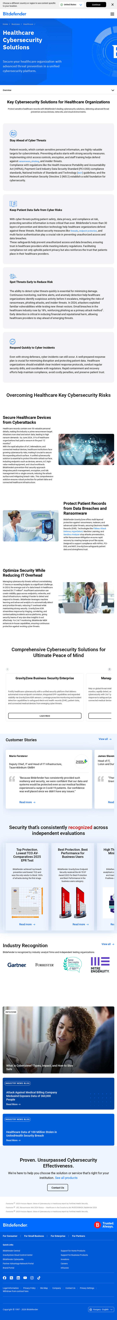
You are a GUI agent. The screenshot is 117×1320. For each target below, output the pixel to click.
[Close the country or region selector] (113, 4)
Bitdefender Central (11, 1250)
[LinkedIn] (18, 1278)
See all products (66, 1178)
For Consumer (10, 1236)
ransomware (24, 161)
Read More (58, 1094)
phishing (35, 161)
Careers (64, 1263)
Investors (65, 1259)
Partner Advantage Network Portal (18, 1263)
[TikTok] (39, 1278)
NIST (80, 172)
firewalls (74, 230)
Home (5, 24)
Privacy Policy (29, 1288)
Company (56, 1288)
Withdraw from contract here (15, 1291)
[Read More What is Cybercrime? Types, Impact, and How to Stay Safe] (58, 1039)
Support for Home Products (73, 1250)
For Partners (78, 1236)
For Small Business (34, 1236)
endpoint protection (88, 230)
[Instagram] (32, 1278)
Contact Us (70, 1288)
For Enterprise (58, 1236)
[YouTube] (25, 1278)
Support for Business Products (74, 1255)
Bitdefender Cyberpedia (13, 1259)
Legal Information (11, 1288)
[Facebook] (4, 1278)
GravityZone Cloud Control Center (18, 1255)
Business (16, 24)
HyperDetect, (77, 531)
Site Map (44, 1288)
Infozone (65, 1268)
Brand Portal (8, 1268)
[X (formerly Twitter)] (11, 1278)
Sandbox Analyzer (71, 534)
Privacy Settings (87, 1288)
